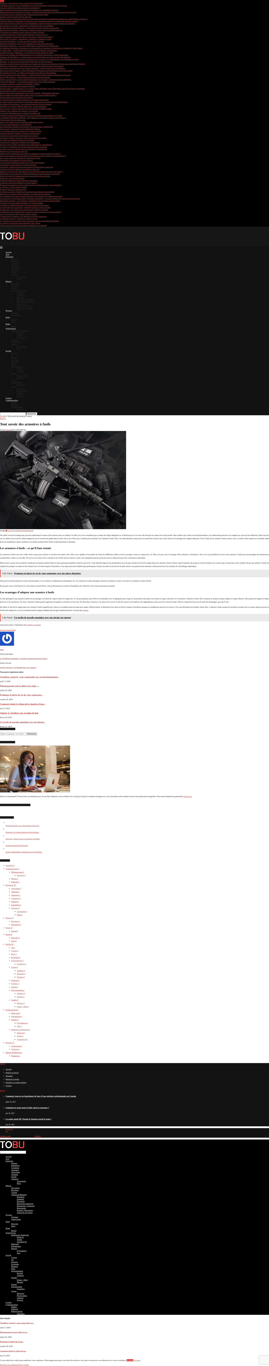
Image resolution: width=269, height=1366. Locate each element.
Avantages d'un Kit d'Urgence (17, 845)
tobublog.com (5, 1136)
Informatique (16, 342)
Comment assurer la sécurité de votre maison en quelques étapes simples (27, 192)
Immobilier (15, 261)
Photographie (22, 391)
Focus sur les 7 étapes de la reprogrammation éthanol (20, 129)
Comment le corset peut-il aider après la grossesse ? (19, 136)
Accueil (8, 252)
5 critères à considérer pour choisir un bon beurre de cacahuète (23, 147)
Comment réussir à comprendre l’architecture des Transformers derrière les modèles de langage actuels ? (39, 21)
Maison (8, 281)
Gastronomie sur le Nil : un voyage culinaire (16, 91)
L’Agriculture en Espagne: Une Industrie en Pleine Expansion (23, 216)
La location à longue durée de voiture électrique (18, 165)
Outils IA (20, 333)
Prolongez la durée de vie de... (12, 1342)
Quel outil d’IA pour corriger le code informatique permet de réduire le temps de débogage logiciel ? (38, 23)
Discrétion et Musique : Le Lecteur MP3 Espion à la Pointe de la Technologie (29, 46)
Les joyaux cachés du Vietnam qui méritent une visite (20, 158)
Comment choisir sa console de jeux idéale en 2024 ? (20, 84)
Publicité (14, 405)
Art (12, 355)
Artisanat (14, 270)
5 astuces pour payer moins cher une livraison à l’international (23, 149)
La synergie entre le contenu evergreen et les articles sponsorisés (24, 100)
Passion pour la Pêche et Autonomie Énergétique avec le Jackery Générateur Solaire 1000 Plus (35, 80)
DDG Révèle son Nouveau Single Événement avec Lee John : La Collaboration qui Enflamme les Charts (39, 59)
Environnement (17, 367)
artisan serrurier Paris (8, 630)
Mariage (20, 378)
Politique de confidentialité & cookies (14, 1365)
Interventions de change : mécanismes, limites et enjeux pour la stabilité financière (31, 30)
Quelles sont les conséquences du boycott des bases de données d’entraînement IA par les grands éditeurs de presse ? (44, 19)
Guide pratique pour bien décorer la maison (16, 97)
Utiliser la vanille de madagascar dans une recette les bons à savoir (25, 176)
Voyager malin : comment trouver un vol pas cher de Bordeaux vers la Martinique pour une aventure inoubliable (42, 89)
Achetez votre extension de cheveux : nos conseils (19, 111)
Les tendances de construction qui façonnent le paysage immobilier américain (29, 221)
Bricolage (15, 286)
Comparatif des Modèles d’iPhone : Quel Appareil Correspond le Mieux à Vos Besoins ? (33, 118)
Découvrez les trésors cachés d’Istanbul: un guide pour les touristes (25, 194)
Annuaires (21, 409)
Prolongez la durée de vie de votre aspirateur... (21, 695)
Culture (14, 353)
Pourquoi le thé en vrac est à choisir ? (14, 151)
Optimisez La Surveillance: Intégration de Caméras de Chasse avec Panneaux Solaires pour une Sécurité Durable (42, 64)
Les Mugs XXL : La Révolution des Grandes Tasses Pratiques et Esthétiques (28, 50)
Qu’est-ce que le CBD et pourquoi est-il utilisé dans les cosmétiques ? (26, 145)
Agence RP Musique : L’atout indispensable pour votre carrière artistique (27, 82)
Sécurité (20, 369)
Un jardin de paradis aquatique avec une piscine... (22, 722)
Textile (14, 272)
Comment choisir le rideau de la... (13, 1351)
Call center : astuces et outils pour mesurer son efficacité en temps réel (26, 167)
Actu (7, 254)
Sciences (14, 358)
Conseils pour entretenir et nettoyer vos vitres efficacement (22, 163)
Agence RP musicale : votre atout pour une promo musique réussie (25, 77)
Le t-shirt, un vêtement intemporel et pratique (17, 140)
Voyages (9, 311)
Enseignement (16, 382)
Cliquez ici (187, 796)
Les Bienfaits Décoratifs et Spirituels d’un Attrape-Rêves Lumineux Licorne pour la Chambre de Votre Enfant (41, 48)
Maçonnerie (21, 304)
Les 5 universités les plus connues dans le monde (18, 214)
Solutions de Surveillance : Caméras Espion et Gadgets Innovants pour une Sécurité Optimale (35, 57)
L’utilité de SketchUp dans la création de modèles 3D (20, 113)
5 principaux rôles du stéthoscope (12, 120)
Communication (12, 400)
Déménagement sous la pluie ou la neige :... (19, 686)
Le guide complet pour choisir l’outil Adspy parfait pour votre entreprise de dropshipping (34, 102)
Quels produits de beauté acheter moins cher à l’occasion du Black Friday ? (28, 95)
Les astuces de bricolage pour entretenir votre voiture (20, 223)
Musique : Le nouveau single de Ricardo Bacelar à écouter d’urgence (26, 62)
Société (8, 351)
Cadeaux (20, 394)
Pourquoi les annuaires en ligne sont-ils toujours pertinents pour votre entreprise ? (31, 185)
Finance (14, 259)
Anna (7, 430)
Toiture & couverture (25, 308)
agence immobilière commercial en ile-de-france (24, 852)
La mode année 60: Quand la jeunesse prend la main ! (20, 133)
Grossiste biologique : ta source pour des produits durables (22, 41)
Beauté (14, 326)
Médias (14, 403)
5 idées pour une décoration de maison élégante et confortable (23, 225)
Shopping (20, 389)
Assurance (15, 266)
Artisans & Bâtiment (19, 290)
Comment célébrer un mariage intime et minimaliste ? (20, 8)
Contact (9, 398)
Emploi (14, 380)
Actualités (10, 865)
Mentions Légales (12, 1079)
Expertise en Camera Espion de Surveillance (22, 832)
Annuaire (9, 1076)
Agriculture (15, 268)
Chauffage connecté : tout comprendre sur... (17, 1323)
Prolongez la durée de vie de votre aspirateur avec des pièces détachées (27, 44)
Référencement (17, 407)
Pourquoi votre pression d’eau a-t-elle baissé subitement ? (22, 3)
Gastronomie (16, 315)
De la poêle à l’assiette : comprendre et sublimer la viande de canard (25, 39)
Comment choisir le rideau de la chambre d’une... (22, 704)
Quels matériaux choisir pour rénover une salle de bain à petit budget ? (26, 37)
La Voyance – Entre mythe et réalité (13, 187)
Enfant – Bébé (22, 376)
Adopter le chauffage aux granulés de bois (19, 713)
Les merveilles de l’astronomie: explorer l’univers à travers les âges (25, 207)
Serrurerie (20, 295)
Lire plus (137, 1360)
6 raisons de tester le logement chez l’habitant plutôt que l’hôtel (24, 14)
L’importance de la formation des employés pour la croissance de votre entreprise (30, 212)
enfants (85, 610)
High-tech (15, 340)
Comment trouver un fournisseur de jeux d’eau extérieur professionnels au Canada (31, 115)
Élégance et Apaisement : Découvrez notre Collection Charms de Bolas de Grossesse (32, 66)
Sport (13, 322)
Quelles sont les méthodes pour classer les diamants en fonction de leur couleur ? (30, 154)
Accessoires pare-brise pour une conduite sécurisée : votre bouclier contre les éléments (32, 68)
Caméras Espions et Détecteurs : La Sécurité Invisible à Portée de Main (26, 53)
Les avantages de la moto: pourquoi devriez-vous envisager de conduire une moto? (31, 196)
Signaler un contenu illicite (16, 1082)
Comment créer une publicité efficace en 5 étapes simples (21, 203)
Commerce (15, 263)
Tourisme (14, 313)
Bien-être (14, 319)
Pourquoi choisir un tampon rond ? (13, 189)
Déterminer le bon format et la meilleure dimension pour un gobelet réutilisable (30, 174)
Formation (21, 385)
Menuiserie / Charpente (26, 302)
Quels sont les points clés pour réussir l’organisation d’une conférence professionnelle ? (33, 156)
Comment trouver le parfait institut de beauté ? (17, 86)
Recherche (31, 414)
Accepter (130, 1360)
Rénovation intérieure (25, 299)
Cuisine (14, 288)
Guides (19, 335)
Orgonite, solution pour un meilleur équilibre (23, 839)
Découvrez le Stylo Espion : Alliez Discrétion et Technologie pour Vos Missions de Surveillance (36, 71)
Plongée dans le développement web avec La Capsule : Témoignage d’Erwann (29, 93)
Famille (14, 373)
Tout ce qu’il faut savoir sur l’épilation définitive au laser (21, 122)
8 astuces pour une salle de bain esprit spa (16, 17)
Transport (14, 275)
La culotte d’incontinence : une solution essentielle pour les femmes (26, 104)
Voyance (20, 396)
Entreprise (9, 257)
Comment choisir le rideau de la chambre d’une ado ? (20, 169)
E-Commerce (22, 346)
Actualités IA (22, 337)
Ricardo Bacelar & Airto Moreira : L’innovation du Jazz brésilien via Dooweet (29, 28)
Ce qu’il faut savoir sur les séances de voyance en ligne (21, 131)
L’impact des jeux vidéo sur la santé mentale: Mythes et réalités (24, 210)
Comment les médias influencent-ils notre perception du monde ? (24, 205)
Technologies (11, 328)
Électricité (21, 297)
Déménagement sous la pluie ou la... (14, 1332)
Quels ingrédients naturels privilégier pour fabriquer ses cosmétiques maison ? (29, 10)
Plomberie (21, 293)
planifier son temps (33, 625)
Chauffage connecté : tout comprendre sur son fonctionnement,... (29, 677)
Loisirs (13, 387)
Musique (14, 362)
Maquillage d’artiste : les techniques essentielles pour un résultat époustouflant (30, 201)
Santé (8, 317)
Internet (14, 344)
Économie (15, 360)
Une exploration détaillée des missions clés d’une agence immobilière (26, 127)
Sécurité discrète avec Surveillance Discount (22, 826)
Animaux (20, 371)
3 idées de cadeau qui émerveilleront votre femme (19, 181)
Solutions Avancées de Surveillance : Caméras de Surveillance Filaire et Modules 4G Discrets (35, 75)
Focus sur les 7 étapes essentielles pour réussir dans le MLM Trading (26, 109)
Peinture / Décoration (25, 306)
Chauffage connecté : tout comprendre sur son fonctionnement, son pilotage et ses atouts (33, 5)
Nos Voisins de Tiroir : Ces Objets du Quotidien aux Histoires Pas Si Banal (28, 73)
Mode (8, 324)
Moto (19, 279)
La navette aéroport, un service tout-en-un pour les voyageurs (23, 138)
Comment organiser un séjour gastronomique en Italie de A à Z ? (24, 35)
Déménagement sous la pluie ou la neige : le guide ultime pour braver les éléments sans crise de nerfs (38, 12)
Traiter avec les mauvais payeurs (12, 178)
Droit (13, 364)
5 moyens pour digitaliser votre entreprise (16, 124)
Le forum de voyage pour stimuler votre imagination (20, 142)
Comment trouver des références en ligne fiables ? (19, 183)
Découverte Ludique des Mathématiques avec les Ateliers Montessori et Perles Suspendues (34, 55)
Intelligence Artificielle (20, 331)
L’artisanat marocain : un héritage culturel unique (18, 219)
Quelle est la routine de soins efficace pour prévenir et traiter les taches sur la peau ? (31, 172)
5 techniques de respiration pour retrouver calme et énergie (22, 32)
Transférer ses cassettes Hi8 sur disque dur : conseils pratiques (23, 106)
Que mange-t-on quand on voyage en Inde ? (16, 160)
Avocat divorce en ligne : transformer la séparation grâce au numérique (26, 26)
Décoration (15, 284)
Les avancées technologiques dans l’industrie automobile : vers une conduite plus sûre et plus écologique (40, 198)
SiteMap (37, 1136)
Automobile (21, 277)
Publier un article (12, 1073)
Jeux (18, 349)
